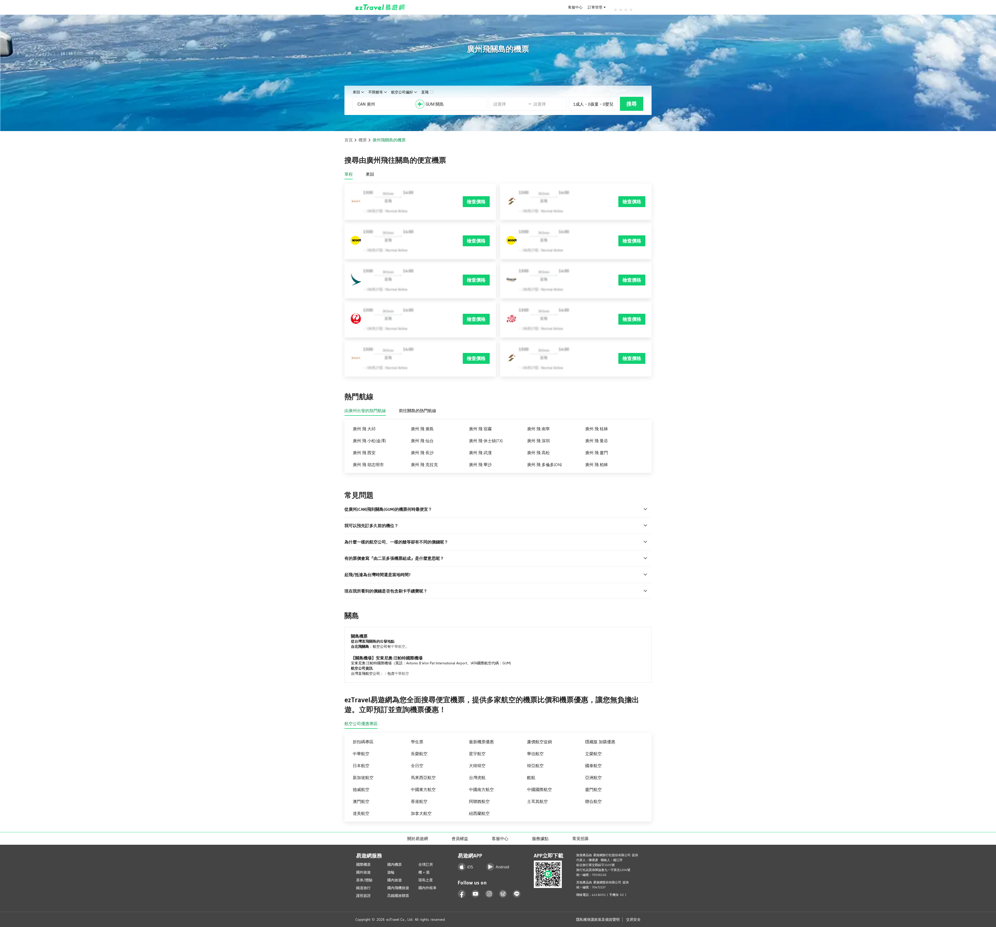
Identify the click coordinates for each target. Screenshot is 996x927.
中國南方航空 (481, 789)
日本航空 (361, 765)
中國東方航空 (423, 789)
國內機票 (394, 864)
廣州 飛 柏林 (596, 464)
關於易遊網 (417, 838)
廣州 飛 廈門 (596, 452)
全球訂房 (425, 864)
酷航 (531, 777)
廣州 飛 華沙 (480, 464)
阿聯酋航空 (479, 801)
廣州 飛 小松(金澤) (369, 440)
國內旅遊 (394, 880)
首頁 (348, 139)
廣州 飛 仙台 (422, 440)
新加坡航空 (363, 777)
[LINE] (517, 894)
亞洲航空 (593, 777)
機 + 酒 (424, 872)
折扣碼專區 (363, 741)
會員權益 (460, 838)
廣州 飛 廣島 (422, 428)
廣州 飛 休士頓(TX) (486, 440)
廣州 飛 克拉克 (424, 464)
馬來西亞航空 (423, 777)
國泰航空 (593, 765)
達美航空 (361, 813)
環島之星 (425, 880)
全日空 (417, 765)
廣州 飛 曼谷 (596, 440)
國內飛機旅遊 (398, 887)
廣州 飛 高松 (538, 452)
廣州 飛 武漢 (480, 452)
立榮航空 (593, 753)
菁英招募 (580, 838)
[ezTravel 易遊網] (380, 7)
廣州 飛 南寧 (538, 428)
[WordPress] (503, 894)
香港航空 (419, 801)
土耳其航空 (537, 801)
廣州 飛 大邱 (364, 428)
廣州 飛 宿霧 (480, 428)
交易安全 (633, 919)
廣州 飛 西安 (364, 452)
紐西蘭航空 (479, 813)
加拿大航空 (421, 813)
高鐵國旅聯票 (398, 895)
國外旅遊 (363, 872)
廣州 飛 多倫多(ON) (544, 464)
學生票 (417, 741)
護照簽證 (363, 895)
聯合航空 (593, 801)
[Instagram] (489, 894)
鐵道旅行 (363, 887)
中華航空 (398, 646)
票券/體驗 (364, 880)
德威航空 (361, 789)
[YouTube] (476, 894)
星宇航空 (477, 753)
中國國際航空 (539, 789)
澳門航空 (361, 801)
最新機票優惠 (481, 741)
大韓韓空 (477, 765)
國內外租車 (427, 887)
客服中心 (575, 7)
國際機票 (363, 864)
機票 (362, 139)
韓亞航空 (535, 765)
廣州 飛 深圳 (538, 440)
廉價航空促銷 (539, 741)
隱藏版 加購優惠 (600, 741)
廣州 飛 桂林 (596, 428)
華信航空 (535, 753)
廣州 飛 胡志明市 (368, 464)
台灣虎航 (477, 777)
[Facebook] (462, 894)
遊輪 (391, 872)
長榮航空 (419, 753)
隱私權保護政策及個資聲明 (598, 919)
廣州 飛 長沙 (422, 452)
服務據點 (540, 838)
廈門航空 (593, 789)
